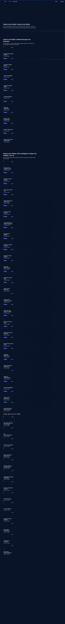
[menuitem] (1, 2)
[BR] (32, 1)
